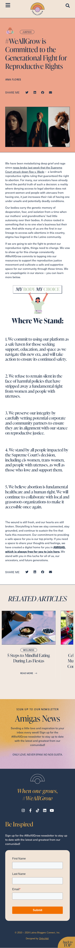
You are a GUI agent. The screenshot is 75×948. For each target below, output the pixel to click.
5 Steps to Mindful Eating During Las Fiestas (28, 658)
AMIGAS (59, 547)
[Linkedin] (45, 810)
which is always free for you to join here (32, 552)
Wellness (28, 650)
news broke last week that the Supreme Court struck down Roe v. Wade (33, 169)
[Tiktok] (37, 810)
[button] (27, 92)
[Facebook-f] (30, 810)
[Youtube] (52, 810)
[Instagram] (23, 810)
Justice (27, 31)
